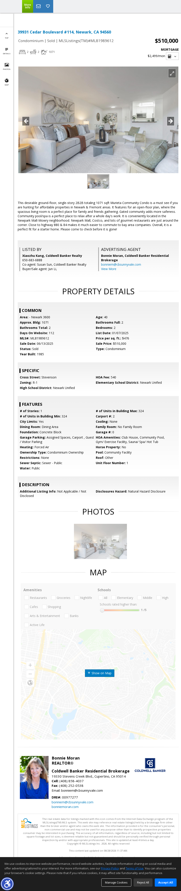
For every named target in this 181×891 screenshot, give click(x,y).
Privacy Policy (110, 868)
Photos (6, 69)
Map (7, 84)
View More (108, 269)
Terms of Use (134, 868)
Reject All (143, 882)
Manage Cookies (116, 882)
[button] (7, 884)
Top (6, 38)
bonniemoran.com (65, 806)
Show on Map (101, 673)
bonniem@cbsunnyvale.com (121, 264)
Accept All (165, 882)
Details (6, 53)
